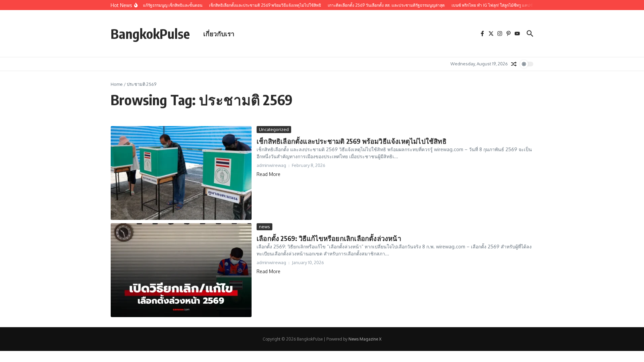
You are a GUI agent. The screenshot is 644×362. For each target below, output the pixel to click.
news (264, 226)
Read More (268, 174)
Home (117, 84)
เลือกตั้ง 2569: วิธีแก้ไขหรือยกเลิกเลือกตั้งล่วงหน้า (329, 238)
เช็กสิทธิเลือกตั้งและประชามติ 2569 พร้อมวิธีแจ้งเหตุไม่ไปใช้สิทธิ (351, 141)
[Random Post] (514, 64)
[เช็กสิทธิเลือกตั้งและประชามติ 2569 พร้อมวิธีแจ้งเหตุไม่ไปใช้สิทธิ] (181, 173)
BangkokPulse (150, 33)
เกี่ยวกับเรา (218, 33)
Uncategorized (274, 129)
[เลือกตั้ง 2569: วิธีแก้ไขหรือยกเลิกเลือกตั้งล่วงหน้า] (181, 270)
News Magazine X (364, 339)
